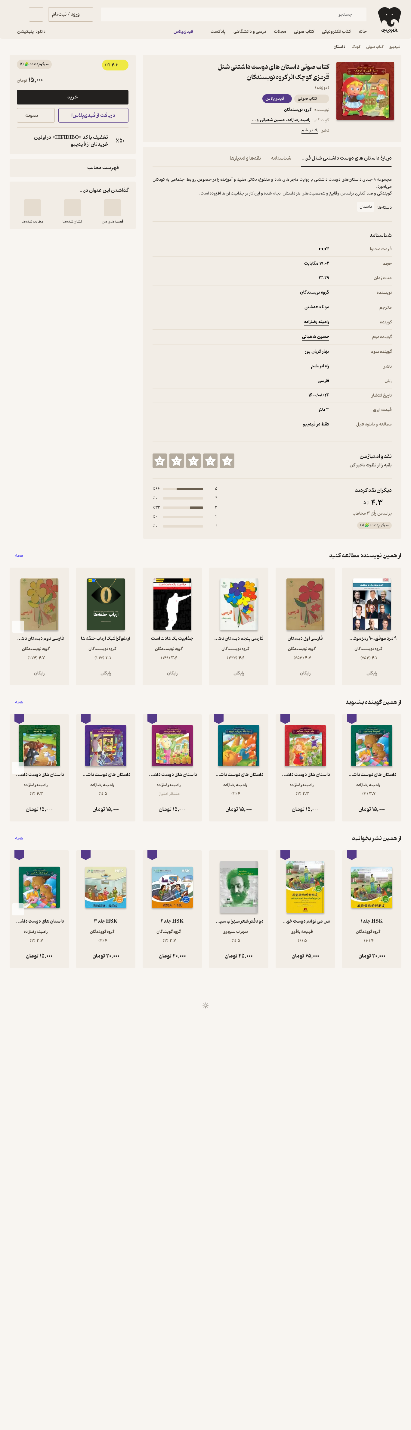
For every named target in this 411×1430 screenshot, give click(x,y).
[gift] (185, 131)
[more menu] (156, 131)
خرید (72, 97)
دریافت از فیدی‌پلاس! (93, 115)
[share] (199, 131)
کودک (355, 47)
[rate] (227, 460)
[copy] (23, 141)
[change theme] (17, 14)
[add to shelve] (112, 207)
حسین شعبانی (315, 336)
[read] (32, 207)
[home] (388, 20)
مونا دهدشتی (316, 307)
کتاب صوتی (374, 47)
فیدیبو (394, 47)
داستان (339, 47)
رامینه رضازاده (316, 322)
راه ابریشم (309, 130)
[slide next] (18, 627)
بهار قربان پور (317, 351)
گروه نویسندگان (297, 110)
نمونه (31, 115)
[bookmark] (171, 131)
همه (19, 555)
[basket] (36, 14)
